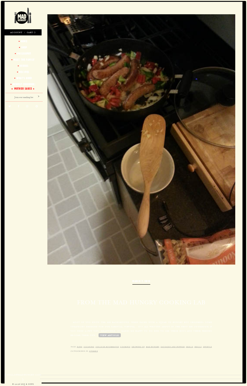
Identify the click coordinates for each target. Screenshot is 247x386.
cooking (125, 347)
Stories (93, 351)
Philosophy (24, 53)
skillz (198, 347)
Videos (24, 66)
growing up (137, 347)
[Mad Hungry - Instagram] (27, 106)
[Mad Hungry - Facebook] (18, 106)
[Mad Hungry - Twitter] (9, 106)
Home (24, 41)
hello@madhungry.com (24, 375)
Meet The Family (24, 59)
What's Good (24, 78)
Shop (24, 47)
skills (189, 347)
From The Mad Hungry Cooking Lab (141, 302)
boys (79, 347)
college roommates (107, 347)
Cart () (31, 32)
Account (16, 32)
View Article (109, 335)
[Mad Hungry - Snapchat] (37, 106)
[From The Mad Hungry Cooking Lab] (141, 139)
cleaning (89, 347)
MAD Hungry (152, 347)
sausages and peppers (173, 347)
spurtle (207, 347)
